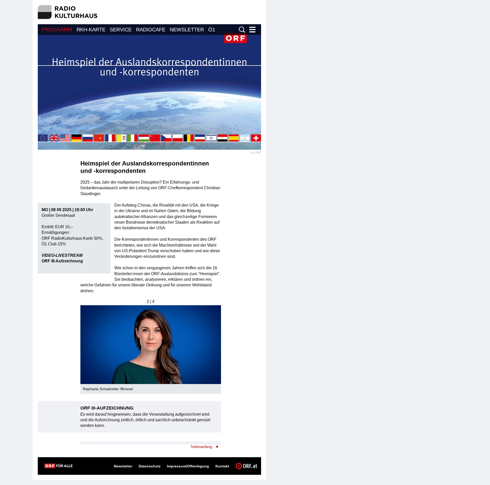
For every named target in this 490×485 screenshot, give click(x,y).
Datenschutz (150, 466)
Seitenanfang (201, 446)
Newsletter (187, 29)
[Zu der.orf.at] (59, 466)
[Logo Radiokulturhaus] (68, 12)
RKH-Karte (91, 29)
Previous (84, 342)
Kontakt (222, 466)
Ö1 (211, 29)
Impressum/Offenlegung (188, 466)
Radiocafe (150, 29)
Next (217, 342)
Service (121, 29)
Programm (57, 29)
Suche (242, 30)
